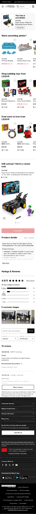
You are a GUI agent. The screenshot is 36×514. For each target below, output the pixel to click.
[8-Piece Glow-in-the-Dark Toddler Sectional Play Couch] (24, 48)
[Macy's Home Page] (9, 6)
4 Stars (4, 292)
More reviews (18, 387)
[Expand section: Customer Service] (18, 403)
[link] (9, 61)
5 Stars (4, 288)
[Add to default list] (15, 40)
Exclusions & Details (14, 453)
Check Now (23, 453)
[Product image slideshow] (18, 203)
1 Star (4, 302)
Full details (20, 27)
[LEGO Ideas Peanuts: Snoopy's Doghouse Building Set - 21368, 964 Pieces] (24, 131)
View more (5, 263)
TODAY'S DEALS (6, 2)
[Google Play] (21, 477)
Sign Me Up (18, 432)
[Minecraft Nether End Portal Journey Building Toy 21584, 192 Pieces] (9, 88)
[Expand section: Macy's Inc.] (18, 418)
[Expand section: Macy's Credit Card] (18, 408)
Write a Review (30, 280)
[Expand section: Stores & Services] (18, 413)
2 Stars (4, 298)
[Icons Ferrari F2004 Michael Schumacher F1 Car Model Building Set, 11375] (24, 88)
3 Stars (4, 295)
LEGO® (18, 20)
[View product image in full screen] (4, 218)
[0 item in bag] (33, 6)
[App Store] (7, 477)
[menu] (3, 6)
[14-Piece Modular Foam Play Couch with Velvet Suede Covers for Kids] (9, 48)
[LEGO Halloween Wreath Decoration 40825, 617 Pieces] (9, 131)
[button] (18, 203)
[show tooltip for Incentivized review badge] (14, 486)
